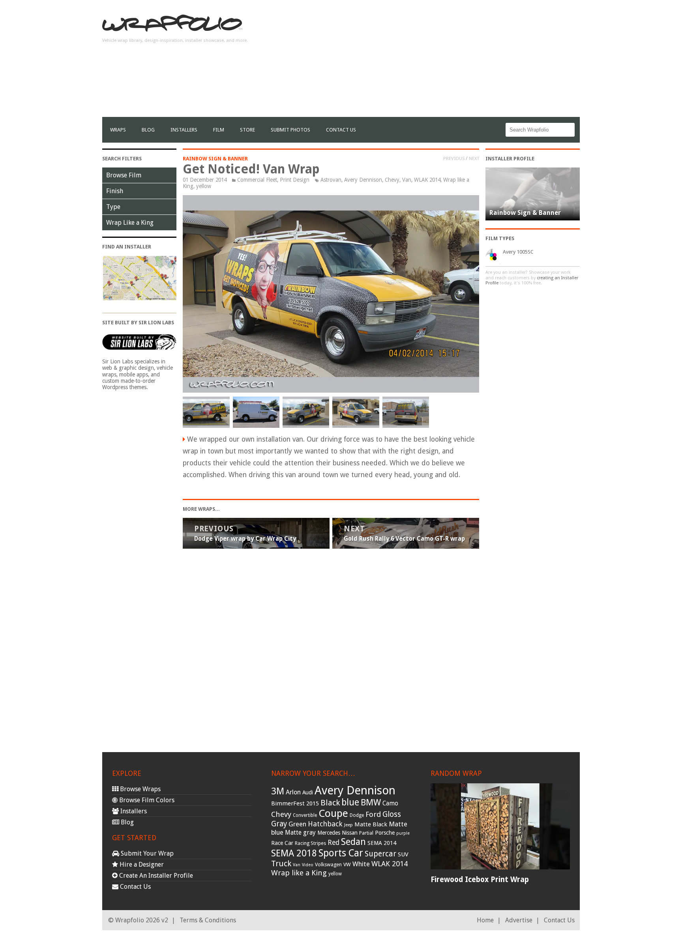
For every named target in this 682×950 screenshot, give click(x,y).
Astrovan (330, 180)
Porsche (385, 833)
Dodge (357, 815)
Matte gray (300, 832)
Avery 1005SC (518, 252)
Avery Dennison (363, 180)
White (361, 864)
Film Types (499, 238)
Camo (390, 803)
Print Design (294, 180)
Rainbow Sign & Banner (215, 159)
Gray (279, 823)
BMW (371, 802)
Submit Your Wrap (146, 853)
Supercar (380, 853)
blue (350, 802)
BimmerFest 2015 (295, 803)
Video (307, 864)
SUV (403, 854)
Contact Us (341, 130)
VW (347, 864)
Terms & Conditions (208, 920)
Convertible (305, 815)
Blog (148, 130)
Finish (114, 191)
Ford (373, 814)
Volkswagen (328, 864)
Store (247, 130)
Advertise (518, 920)
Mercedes (328, 833)
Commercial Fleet (257, 180)
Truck (281, 863)
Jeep (348, 825)
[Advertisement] (436, 61)
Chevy (392, 180)
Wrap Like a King (130, 222)
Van (406, 180)
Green (297, 824)
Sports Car (341, 853)
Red (333, 843)
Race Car (282, 843)
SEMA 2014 (381, 843)
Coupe (333, 813)
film (218, 130)
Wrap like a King (299, 872)
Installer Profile (509, 159)
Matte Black (370, 824)
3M (277, 791)
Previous (454, 158)
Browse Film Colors (146, 800)
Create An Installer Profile (155, 875)
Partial (366, 833)
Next (474, 158)
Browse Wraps (139, 789)
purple (403, 833)
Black (330, 802)
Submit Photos (290, 130)
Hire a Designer (141, 864)
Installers (183, 130)
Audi (307, 792)
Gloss (391, 814)
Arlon (293, 792)
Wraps (118, 130)
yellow (203, 186)
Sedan (353, 841)
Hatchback (325, 824)
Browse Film (123, 175)
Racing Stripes (310, 843)
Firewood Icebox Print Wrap (480, 879)
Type (113, 207)
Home (485, 920)
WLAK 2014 (427, 180)
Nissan (350, 833)
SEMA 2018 (294, 853)
